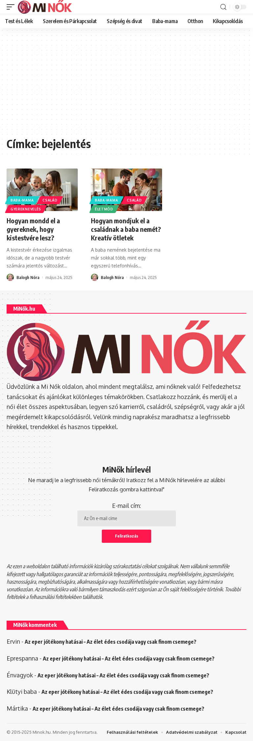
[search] (223, 7)
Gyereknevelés (26, 209)
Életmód (104, 209)
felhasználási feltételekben (55, 597)
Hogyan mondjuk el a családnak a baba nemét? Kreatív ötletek (126, 229)
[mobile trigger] (12, 7)
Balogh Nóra (28, 277)
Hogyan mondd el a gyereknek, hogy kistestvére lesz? (33, 229)
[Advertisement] (126, 86)
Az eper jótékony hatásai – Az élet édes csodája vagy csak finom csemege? (110, 641)
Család (49, 200)
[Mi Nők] (45, 7)
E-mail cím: (126, 505)
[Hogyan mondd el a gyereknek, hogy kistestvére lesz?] (42, 190)
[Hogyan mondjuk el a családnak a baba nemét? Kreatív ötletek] (126, 190)
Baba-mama (22, 200)
